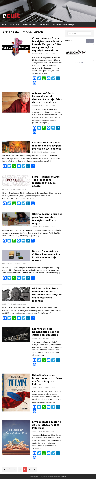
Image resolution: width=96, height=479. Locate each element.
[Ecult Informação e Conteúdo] (48, 21)
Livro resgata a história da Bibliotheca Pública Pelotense (46, 425)
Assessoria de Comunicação (64, 25)
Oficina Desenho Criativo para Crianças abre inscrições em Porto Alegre (47, 218)
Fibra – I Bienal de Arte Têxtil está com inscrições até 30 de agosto (46, 181)
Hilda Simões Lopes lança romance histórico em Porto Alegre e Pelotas (47, 379)
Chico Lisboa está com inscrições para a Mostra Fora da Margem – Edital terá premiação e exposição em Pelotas (47, 44)
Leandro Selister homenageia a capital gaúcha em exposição (45, 331)
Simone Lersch (50, 54)
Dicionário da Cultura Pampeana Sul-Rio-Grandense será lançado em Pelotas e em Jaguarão (47, 294)
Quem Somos (44, 25)
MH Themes (62, 477)
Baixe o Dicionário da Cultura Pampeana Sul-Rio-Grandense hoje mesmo (46, 256)
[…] (50, 73)
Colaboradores (29, 25)
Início (4, 25)
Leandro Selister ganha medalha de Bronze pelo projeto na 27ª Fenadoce (46, 145)
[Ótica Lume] (79, 54)
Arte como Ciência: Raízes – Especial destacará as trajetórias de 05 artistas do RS (47, 98)
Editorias (14, 25)
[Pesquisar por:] (79, 33)
